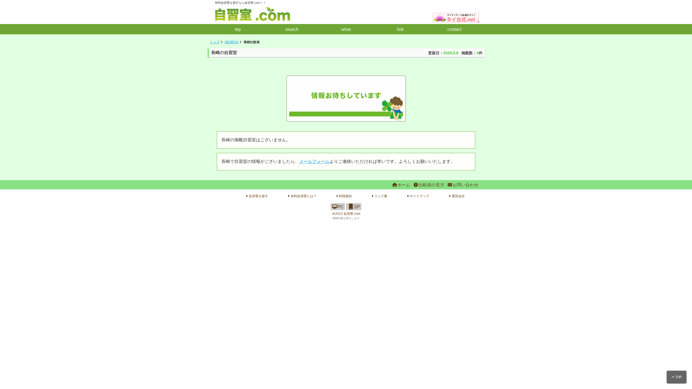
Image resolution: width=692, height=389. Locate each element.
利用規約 (345, 196)
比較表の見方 (431, 185)
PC (340, 206)
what (346, 29)
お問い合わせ (465, 185)
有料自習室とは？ (304, 196)
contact (454, 29)
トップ (214, 42)
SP (357, 206)
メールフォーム (314, 161)
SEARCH (231, 42)
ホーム (403, 185)
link (400, 29)
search (291, 29)
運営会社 (458, 196)
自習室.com (352, 214)
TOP (678, 377)
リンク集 (380, 196)
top (238, 29)
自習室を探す (258, 196)
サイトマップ (419, 196)
